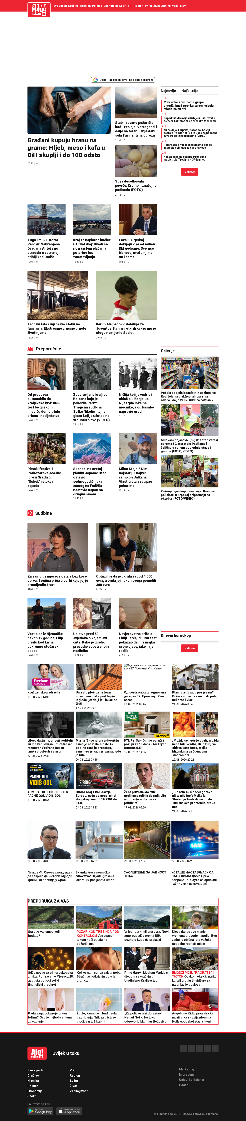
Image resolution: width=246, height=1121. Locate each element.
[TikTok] (199, 1048)
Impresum (186, 1074)
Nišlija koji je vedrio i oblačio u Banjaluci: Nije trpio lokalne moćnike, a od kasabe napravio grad (136, 403)
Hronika (85, 6)
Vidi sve (190, 171)
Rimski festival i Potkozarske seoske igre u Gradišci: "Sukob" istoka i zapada (44, 477)
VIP (130, 6)
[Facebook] (183, 1048)
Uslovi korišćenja (191, 1080)
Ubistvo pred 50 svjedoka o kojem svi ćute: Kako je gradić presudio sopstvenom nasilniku (91, 642)
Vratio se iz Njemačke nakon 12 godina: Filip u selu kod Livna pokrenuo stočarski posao (45, 642)
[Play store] (40, 1111)
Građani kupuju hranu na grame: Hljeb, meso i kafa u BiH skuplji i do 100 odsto (66, 148)
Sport (122, 6)
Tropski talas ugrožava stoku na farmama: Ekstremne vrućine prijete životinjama (56, 328)
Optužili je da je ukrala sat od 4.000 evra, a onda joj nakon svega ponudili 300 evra (126, 580)
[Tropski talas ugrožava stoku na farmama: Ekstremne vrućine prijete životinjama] (57, 295)
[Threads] (191, 1048)
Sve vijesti (60, 6)
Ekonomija (111, 6)
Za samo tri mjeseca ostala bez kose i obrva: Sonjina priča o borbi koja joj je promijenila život (57, 580)
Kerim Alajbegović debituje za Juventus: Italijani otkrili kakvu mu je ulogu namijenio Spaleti (126, 328)
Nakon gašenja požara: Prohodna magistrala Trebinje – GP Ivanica (185, 158)
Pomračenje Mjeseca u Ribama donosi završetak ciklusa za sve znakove (188, 146)
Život (156, 6)
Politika (97, 6)
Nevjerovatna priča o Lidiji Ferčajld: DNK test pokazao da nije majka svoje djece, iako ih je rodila (138, 642)
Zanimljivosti (170, 6)
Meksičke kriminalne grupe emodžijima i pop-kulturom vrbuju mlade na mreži (189, 105)
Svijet (148, 6)
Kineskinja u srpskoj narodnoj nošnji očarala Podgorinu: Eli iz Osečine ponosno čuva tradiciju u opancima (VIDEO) (191, 133)
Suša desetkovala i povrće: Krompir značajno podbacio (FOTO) (136, 185)
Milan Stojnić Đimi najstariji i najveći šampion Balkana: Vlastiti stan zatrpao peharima (135, 477)
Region (138, 6)
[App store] (69, 1111)
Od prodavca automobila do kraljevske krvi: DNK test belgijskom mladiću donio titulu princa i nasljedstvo (43, 405)
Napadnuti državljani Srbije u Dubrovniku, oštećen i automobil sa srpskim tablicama (190, 120)
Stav (183, 6)
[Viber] (215, 1048)
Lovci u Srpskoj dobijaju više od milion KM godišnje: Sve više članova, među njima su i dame (137, 248)
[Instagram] (207, 1048)
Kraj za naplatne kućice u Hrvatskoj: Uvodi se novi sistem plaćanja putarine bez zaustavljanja (92, 248)
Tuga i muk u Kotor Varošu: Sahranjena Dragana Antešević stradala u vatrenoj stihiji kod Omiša (43, 248)
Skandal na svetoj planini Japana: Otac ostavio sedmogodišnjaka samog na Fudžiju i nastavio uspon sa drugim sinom (89, 481)
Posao (184, 1085)
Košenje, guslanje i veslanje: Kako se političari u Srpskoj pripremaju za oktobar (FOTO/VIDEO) (188, 494)
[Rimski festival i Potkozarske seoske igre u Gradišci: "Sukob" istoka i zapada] (46, 449)
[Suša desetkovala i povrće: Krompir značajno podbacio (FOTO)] (136, 161)
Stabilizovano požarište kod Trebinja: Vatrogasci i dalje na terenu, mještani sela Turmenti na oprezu (136, 129)
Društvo (73, 6)
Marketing (186, 1069)
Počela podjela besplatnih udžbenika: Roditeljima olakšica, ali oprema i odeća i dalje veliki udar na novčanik (188, 396)
